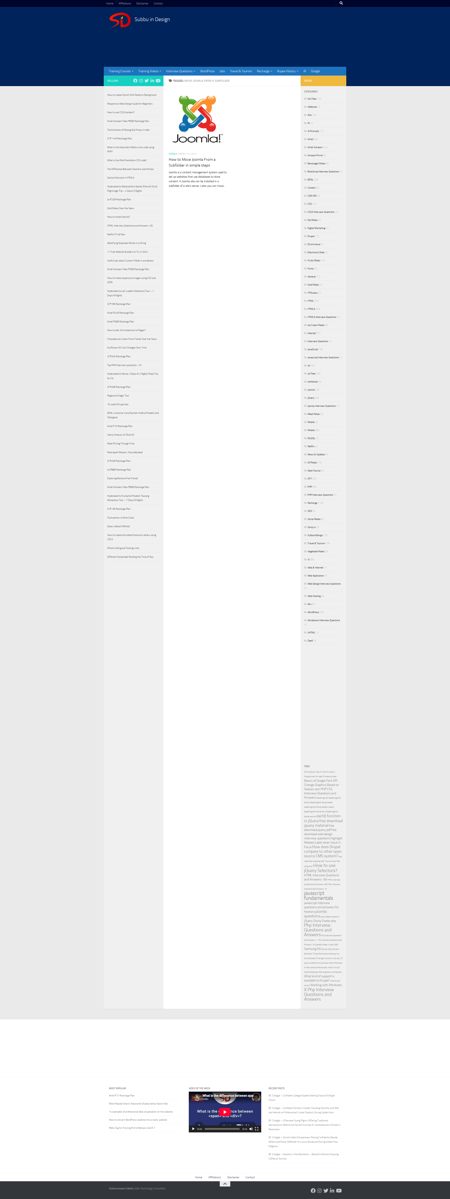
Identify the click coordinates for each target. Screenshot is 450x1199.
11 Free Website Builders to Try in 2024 (127, 251)
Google (315, 71)
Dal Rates (313, 220)
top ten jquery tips (325, 963)
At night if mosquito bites (326, 776)
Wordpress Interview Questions (324, 620)
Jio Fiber (312, 373)
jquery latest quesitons (330, 917)
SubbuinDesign (315, 535)
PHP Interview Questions (320, 494)
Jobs (222, 71)
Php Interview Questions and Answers (318, 929)
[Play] (193, 1129)
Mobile (311, 422)
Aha (309, 115)
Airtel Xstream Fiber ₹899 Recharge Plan (128, 487)
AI (304, 71)
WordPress (207, 71)
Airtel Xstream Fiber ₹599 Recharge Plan (128, 269)
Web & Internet (315, 567)
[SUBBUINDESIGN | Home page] (120, 20)
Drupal (311, 236)
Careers (312, 187)
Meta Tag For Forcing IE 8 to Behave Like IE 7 (132, 1127)
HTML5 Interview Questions (322, 317)
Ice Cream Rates (316, 325)
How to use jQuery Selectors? (320, 868)
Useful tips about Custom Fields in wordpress (130, 260)
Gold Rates (313, 284)
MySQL (311, 438)
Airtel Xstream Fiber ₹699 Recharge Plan (128, 121)
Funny (311, 268)
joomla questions (315, 913)
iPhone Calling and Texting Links (123, 548)
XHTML (311, 632)
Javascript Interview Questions (323, 357)
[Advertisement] (277, 36)
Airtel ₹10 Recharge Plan (120, 426)
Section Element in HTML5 (120, 177)
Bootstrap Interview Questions (323, 171)
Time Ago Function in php (326, 958)
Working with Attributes (326, 985)
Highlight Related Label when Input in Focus (323, 843)
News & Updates (316, 454)
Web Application (316, 575)
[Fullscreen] (256, 1129)
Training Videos (148, 71)
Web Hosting (314, 596)
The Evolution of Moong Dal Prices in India (128, 129)
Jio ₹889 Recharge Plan (119, 469)
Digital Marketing (316, 228)
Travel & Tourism (241, 71)
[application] (225, 1112)
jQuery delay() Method (118, 526)
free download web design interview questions (320, 834)
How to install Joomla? (118, 216)
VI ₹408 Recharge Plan (118, 386)
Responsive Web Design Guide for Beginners (130, 103)
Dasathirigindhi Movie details (321, 802)
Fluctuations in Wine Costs (120, 517)
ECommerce (314, 244)
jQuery (311, 397)
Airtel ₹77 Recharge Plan (122, 1095)
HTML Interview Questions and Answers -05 (130, 225)
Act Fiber (312, 98)
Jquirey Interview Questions (322, 405)
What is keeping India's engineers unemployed (323, 972)
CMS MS (312, 195)
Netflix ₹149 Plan (116, 234)
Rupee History (286, 71)
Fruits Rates (314, 260)
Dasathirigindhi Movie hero (315, 812)
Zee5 (310, 640)
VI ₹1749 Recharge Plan (119, 138)
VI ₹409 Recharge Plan (118, 460)
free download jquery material (323, 823)
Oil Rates (312, 462)
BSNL (310, 179)
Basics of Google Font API (321, 781)
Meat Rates (314, 414)
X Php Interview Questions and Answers (319, 994)
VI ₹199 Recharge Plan (118, 304)
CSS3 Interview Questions (321, 211)
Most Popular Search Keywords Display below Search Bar (138, 1103)
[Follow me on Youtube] (158, 81)
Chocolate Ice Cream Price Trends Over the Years (132, 339)
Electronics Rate (316, 252)
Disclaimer (142, 3)
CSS (310, 203)
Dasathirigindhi (322, 798)
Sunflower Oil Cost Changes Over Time (127, 347)
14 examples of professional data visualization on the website (141, 1111)
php (333, 921)
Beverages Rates (316, 163)
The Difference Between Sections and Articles (130, 169)
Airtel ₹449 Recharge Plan (120, 312)
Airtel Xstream (315, 147)
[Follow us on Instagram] (141, 81)
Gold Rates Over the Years (120, 208)
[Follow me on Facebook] (135, 81)
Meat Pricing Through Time (120, 443)
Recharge (263, 71)
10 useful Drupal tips (117, 404)
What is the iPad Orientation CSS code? (127, 160)
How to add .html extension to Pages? (126, 330)
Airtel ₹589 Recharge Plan (120, 321)
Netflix (311, 446)
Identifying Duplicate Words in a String (126, 243)
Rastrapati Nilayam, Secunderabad (125, 452)
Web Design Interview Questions (324, 583)
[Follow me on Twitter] (146, 81)
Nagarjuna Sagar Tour (118, 395)
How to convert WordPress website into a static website (138, 1119)
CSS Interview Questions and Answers (320, 793)
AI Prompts (313, 131)
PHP (310, 486)
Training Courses (120, 71)
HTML (311, 300)
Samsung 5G (312, 949)
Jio (309, 365)
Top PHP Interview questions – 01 (124, 365)
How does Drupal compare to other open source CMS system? (323, 851)
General (312, 276)
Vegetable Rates (316, 551)
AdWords (312, 106)
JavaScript (313, 349)
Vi (309, 559)
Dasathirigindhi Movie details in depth (319, 807)
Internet (312, 333)
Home (109, 3)
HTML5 (311, 308)
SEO (310, 511)
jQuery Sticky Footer (317, 921)
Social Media (314, 519)
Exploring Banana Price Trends (122, 478)
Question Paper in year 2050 (326, 945)
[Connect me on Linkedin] (152, 81)
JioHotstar (313, 381)
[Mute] (251, 1129)
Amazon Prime (315, 155)
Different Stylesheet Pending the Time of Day (130, 556)
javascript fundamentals (318, 895)
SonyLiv (312, 527)
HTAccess (313, 292)
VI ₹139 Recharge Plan (118, 508)
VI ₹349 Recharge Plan (118, 356)
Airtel (310, 139)
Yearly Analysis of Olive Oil (120, 434)
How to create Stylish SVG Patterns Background (131, 94)
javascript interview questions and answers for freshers (321, 907)
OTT (310, 478)
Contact (158, 3)
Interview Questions (179, 71)
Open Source (314, 470)
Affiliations (125, 3)
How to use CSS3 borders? (120, 112)
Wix (309, 604)
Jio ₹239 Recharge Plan (119, 199)
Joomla (173, 153)
